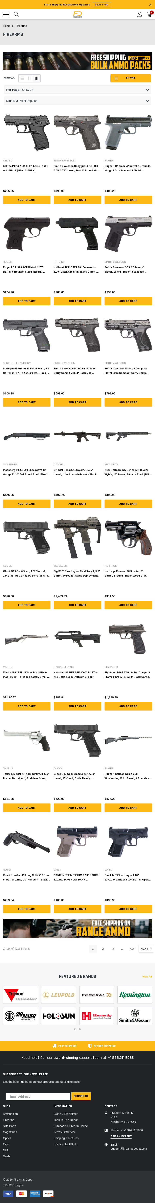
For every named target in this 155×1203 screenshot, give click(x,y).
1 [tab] (75, 1029)
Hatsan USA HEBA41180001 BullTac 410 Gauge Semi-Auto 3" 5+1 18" (76, 674)
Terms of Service (65, 1132)
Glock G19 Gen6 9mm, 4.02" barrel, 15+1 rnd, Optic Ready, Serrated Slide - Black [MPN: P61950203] (26, 573)
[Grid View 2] (29, 78)
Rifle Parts (9, 1126)
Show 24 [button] (19, 89)
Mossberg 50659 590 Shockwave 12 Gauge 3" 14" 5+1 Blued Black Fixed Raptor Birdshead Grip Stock (25, 472)
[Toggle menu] (6, 15)
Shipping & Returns (66, 1138)
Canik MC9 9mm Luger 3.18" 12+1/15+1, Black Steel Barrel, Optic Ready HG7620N (127, 877)
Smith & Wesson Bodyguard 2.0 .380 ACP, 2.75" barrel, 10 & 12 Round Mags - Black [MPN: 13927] (77, 168)
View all (147, 976)
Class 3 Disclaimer (66, 1113)
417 (132, 948)
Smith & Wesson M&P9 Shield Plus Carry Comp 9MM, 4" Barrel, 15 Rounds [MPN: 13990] (74, 370)
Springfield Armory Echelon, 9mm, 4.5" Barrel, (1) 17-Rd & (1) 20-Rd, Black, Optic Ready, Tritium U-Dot (26, 370)
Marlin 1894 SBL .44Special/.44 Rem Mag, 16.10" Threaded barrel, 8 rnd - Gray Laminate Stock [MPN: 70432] (25, 674)
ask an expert (121, 1136)
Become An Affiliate (66, 1144)
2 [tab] (80, 1029)
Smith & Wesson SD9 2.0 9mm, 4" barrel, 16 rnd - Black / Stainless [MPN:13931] (125, 269)
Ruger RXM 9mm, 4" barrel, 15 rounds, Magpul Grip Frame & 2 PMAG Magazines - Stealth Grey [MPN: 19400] (128, 168)
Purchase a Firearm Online (71, 1126)
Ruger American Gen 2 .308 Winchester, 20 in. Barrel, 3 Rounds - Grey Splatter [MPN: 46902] (127, 776)
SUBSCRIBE (81, 1096)
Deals (6, 1156)
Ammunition (10, 1113)
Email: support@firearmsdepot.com (129, 1146)
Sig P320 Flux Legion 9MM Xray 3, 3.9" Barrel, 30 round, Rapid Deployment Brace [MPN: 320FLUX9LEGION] (77, 573)
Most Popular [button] (21, 100)
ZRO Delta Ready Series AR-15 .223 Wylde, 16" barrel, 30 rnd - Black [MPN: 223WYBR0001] (128, 472)
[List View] (22, 78)
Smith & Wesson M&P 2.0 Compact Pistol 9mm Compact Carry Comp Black (126, 370)
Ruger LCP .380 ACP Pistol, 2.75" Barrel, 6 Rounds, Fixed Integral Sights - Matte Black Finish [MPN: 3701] (24, 269)
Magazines (10, 1132)
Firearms (8, 1120)
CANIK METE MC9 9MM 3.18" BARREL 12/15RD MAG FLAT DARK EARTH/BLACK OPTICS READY (77, 877)
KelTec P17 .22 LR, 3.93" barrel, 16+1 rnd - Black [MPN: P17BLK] (25, 168)
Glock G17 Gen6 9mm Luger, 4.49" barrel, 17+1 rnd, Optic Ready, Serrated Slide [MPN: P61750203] (74, 776)
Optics (7, 1138)
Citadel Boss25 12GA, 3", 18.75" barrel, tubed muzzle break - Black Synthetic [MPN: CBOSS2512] (75, 472)
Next (144, 948)
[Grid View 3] (36, 78)
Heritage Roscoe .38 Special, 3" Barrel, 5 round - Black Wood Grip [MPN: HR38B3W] (125, 573)
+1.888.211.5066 (121, 1057)
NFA (5, 1150)
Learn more (101, 4)
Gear (6, 1144)
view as (9, 78)
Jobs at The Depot (66, 1120)
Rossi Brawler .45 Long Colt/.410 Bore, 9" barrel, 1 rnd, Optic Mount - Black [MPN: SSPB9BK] (26, 877)
